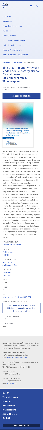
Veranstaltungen (10, 397)
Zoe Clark (6, 275)
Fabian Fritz (7, 272)
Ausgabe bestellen (22, 96)
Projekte (7, 401)
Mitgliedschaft (9, 409)
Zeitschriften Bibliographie (14, 40)
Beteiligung (7, 262)
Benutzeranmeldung (21, 425)
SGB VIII (6, 255)
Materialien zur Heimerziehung (15, 54)
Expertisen (7, 16)
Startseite (6, 63)
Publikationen (17, 63)
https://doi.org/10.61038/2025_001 (17, 297)
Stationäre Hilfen (10, 265)
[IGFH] (5, 5)
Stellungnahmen (9, 35)
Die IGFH (6, 393)
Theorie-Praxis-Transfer (12, 50)
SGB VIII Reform (10, 414)
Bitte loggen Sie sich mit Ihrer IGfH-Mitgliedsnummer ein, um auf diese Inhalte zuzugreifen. (21, 308)
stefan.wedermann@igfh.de (17, 357)
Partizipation (8, 252)
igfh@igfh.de (11, 383)
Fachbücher (7, 21)
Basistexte (7, 31)
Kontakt (6, 418)
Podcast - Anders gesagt (12, 45)
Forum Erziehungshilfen (12, 26)
